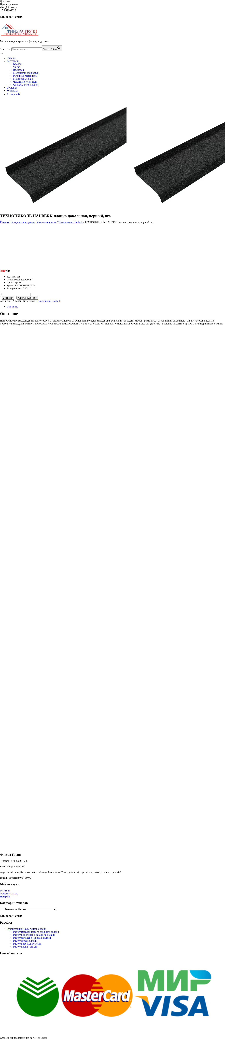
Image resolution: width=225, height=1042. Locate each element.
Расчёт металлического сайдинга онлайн (36, 931)
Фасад (16, 66)
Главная (11, 58)
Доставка (12, 87)
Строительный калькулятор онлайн (26, 928)
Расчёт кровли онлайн (25, 946)
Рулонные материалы (25, 75)
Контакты (12, 90)
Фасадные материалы (23, 222)
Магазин (5, 890)
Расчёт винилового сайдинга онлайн (34, 934)
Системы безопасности (26, 84)
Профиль (5, 896)
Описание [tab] (12, 306)
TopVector (41, 1037)
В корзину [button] (27, 385)
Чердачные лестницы (25, 81)
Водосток (18, 69)
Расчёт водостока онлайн (27, 943)
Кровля (17, 63)
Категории (13, 61)
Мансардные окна (23, 78)
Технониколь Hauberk (70, 222)
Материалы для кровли (26, 72)
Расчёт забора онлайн (25, 940)
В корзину (8, 298)
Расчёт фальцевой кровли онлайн (32, 937)
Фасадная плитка (46, 222)
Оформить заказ (9, 893)
